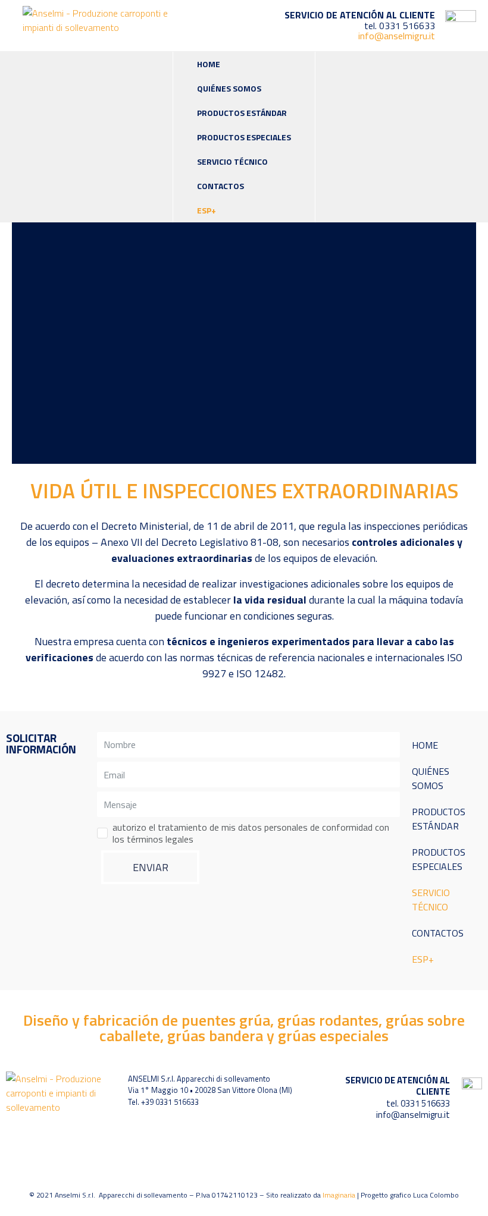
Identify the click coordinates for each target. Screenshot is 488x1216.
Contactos (220, 186)
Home (208, 64)
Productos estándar (242, 112)
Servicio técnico (232, 161)
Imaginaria (339, 1195)
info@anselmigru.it (396, 36)
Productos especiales (244, 137)
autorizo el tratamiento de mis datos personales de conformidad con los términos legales (250, 833)
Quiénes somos (229, 88)
